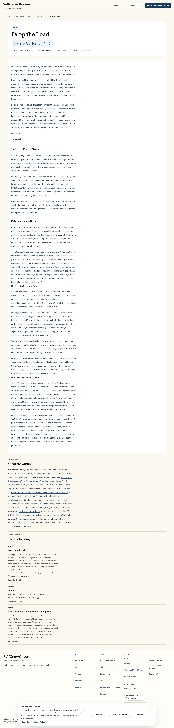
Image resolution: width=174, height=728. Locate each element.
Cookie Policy (130, 676)
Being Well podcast (38, 496)
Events (102, 680)
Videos (78, 687)
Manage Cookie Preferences (132, 696)
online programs (32, 503)
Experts (78, 667)
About (116, 5)
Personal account (156, 660)
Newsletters (105, 674)
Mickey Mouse (40, 66)
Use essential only (120, 714)
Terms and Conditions (133, 670)
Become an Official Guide (110, 687)
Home (10, 17)
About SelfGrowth (107, 660)
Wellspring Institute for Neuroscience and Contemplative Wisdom (39, 492)
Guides (78, 674)
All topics (79, 660)
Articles (20, 17)
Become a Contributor (158, 674)
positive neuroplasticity (29, 511)
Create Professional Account (157, 667)
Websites (103, 667)
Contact (103, 694)
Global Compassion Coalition (53, 488)
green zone (50, 327)
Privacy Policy (129, 663)
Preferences (139, 714)
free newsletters (48, 500)
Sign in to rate (87, 50)
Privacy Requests (131, 689)
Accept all (100, 714)
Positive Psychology (37, 17)
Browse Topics (136, 5)
